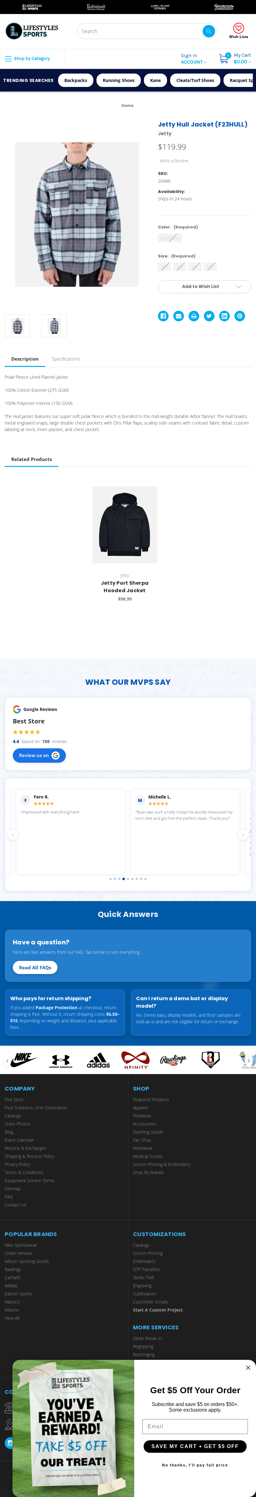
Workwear (142, 1148)
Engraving (142, 1285)
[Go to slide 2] (115, 879)
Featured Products (151, 1099)
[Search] (209, 31)
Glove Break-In (147, 1338)
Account (192, 58)
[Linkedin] (224, 316)
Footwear (142, 1116)
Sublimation (144, 1294)
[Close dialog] (248, 1367)
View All (12, 1318)
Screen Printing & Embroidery (161, 1164)
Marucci (12, 1302)
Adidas (11, 1285)
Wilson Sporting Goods (27, 1261)
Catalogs (13, 1116)
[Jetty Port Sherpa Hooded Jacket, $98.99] (124, 525)
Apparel (140, 1108)
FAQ (9, 1197)
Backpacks (75, 80)
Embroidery (144, 1261)
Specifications (66, 359)
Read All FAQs (35, 967)
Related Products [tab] (31, 459)
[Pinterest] (239, 316)
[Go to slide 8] (141, 879)
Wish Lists (238, 36)
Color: (178, 227)
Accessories (144, 1124)
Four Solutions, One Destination (36, 1108)
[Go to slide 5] (128, 879)
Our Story (14, 1099)
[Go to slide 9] (145, 879)
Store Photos (17, 1124)
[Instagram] (11, 1443)
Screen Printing (148, 1253)
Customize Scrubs (150, 1302)
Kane (155, 80)
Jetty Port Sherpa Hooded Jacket (125, 586)
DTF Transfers (146, 1269)
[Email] (178, 316)
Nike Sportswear (21, 1245)
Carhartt (13, 1277)
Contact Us (16, 1205)
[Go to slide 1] (110, 879)
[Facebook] (163, 316)
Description (25, 359)
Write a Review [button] (174, 161)
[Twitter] (209, 316)
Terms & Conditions (24, 1172)
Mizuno (12, 1310)
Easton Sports (18, 1294)
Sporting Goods (148, 1132)
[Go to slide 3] (119, 879)
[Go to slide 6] (132, 879)
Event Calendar (19, 1140)
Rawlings (13, 1269)
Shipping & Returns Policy (29, 1156)
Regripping (143, 1346)
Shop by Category (31, 58)
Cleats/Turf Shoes (195, 80)
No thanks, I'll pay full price (195, 1465)
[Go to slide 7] (136, 879)
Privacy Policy (17, 1164)
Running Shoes (119, 80)
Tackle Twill (143, 1277)
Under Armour (18, 1253)
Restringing (144, 1354)
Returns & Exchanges (26, 1148)
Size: (176, 256)
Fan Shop (142, 1140)
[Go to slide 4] (123, 879)
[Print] (194, 316)
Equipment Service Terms (30, 1180)
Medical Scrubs (148, 1156)
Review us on (34, 755)
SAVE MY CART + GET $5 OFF (195, 1446)
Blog (9, 1132)
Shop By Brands (148, 1172)
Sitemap (13, 1189)
